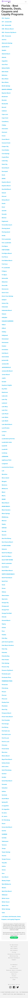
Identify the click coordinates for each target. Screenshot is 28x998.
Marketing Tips (14, 956)
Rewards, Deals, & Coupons (14, 970)
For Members (14, 964)
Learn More (14, 937)
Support (14, 959)
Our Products (14, 950)
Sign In (14, 966)
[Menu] (26, 1)
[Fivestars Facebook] (14, 987)
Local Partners (14, 972)
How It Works (14, 948)
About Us (14, 974)
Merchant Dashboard (14, 958)
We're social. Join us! (14, 984)
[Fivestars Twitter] (17, 987)
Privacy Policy (14, 977)
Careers (14, 975)
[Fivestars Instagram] (10, 987)
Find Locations (14, 968)
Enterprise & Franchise (14, 954)
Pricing (14, 952)
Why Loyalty (14, 946)
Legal (14, 979)
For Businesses (14, 945)
